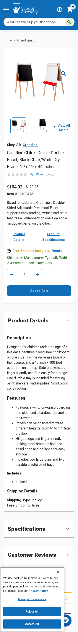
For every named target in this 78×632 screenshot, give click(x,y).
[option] (19, 132)
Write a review (45, 174)
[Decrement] (11, 274)
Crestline (30, 145)
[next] (54, 128)
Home (7, 40)
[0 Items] (70, 9)
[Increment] (37, 274)
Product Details (19, 237)
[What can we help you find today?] (69, 22)
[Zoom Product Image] (64, 74)
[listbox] (31, 132)
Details (57, 251)
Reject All (32, 611)
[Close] (58, 572)
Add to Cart (39, 291)
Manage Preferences (32, 599)
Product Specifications (53, 237)
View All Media (64, 128)
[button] (60, 10)
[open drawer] (6, 9)
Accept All (32, 624)
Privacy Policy (38, 590)
